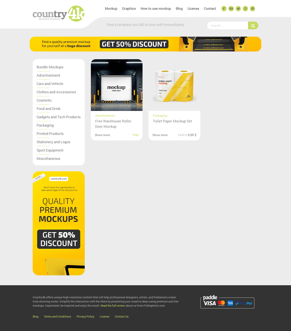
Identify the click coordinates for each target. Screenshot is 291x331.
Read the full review (113, 305)
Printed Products (50, 133)
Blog (179, 8)
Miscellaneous (48, 158)
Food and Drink (48, 108)
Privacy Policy (85, 316)
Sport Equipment (50, 150)
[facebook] (224, 9)
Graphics (129, 8)
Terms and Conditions (57, 316)
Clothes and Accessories (56, 92)
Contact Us (121, 316)
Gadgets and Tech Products (59, 116)
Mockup (111, 8)
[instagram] (245, 9)
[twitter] (238, 9)
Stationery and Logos (53, 141)
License (193, 8)
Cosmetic (44, 100)
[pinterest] (252, 9)
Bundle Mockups (50, 67)
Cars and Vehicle (50, 83)
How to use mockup (156, 8)
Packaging (45, 125)
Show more (102, 135)
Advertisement (48, 75)
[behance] (231, 9)
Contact (210, 8)
